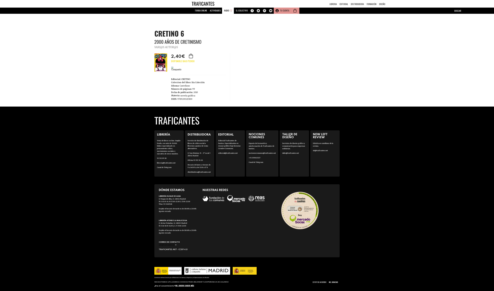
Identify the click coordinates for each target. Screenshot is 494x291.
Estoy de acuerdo (319, 282)
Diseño (382, 4)
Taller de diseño (289, 136)
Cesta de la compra (295, 10)
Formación (371, 4)
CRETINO (185, 79)
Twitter (258, 10)
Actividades (215, 10)
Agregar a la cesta (191, 56)
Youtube (271, 10)
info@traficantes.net (167, 245)
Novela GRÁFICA (187, 95)
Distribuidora (357, 4)
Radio (226, 10)
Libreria (333, 4)
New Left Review (320, 136)
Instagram (264, 10)
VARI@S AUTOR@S (166, 47)
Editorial (343, 4)
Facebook (252, 10)
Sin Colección (198, 82)
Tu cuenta (284, 10)
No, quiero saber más (184, 285)
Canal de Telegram (164, 167)
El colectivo (242, 10)
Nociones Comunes (257, 136)
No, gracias (333, 282)
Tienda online (201, 10)
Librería (163, 134)
